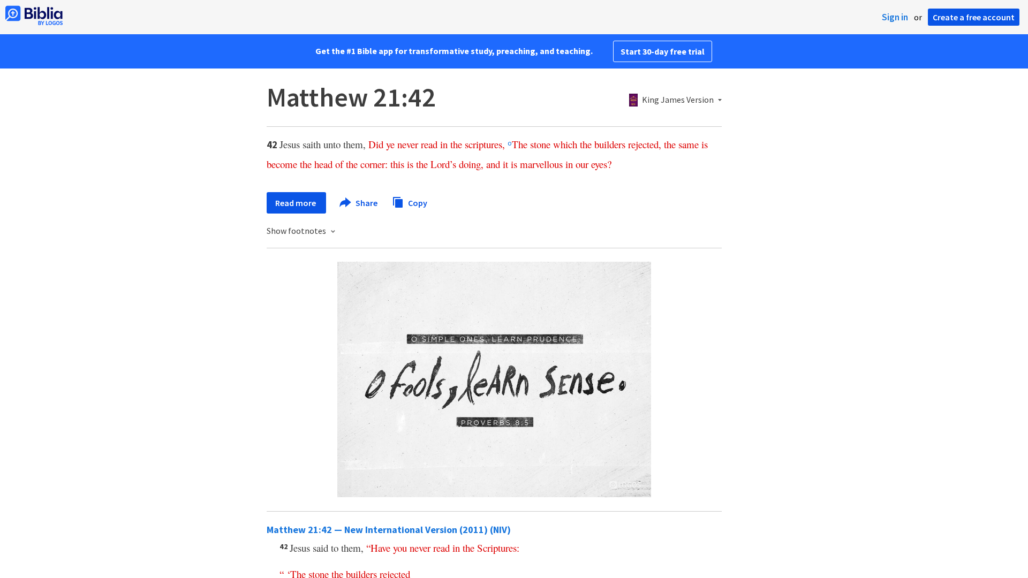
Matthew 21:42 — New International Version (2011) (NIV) (389, 529)
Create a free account (974, 17)
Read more (296, 202)
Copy (416, 202)
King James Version (678, 100)
